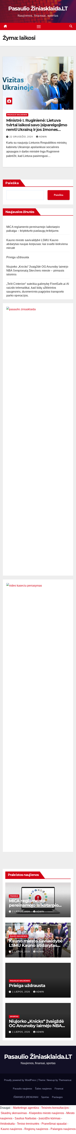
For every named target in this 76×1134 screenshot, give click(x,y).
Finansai (14, 896)
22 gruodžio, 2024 (22, 136)
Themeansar (65, 1080)
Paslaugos (57, 1097)
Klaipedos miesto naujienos (46, 1113)
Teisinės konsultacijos (55, 1107)
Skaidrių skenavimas (14, 1113)
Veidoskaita (7, 1123)
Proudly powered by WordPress (20, 1080)
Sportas (14, 1016)
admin (43, 136)
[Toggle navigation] (39, 26)
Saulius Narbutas (25, 1118)
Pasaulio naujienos (17, 115)
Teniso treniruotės (28, 1123)
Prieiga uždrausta (17, 257)
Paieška (12, 183)
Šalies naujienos (18, 936)
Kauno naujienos (11, 1128)
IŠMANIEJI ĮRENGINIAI (25, 1097)
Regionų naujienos (36, 1128)
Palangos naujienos (63, 1128)
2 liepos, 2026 (21, 911)
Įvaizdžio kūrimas (49, 1118)
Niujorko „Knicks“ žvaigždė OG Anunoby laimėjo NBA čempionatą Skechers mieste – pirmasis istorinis (37, 270)
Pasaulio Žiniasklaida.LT (38, 8)
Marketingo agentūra (26, 1107)
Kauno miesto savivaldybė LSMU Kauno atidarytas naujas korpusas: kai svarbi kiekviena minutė (37, 244)
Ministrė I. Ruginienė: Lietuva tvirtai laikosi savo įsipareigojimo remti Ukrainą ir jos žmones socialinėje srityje (36, 127)
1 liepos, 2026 (21, 951)
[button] (70, 26)
